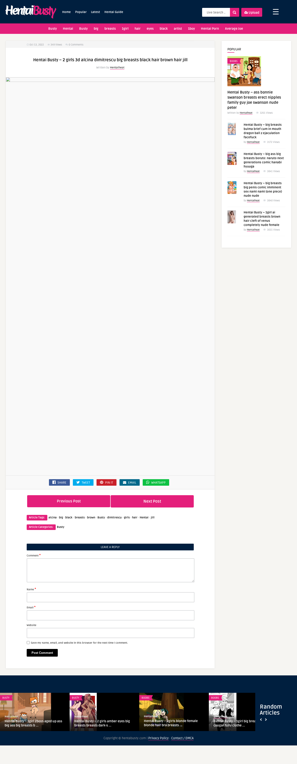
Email (31, 607)
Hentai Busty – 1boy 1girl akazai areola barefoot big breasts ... (173, 723)
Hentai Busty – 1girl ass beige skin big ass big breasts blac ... (102, 723)
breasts (110, 29)
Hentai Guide (113, 12)
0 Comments (76, 44)
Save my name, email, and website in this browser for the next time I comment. (79, 642)
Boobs (234, 61)
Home (66, 12)
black (164, 29)
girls (127, 517)
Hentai (68, 29)
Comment (34, 555)
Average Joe (234, 29)
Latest (95, 12)
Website (31, 625)
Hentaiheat (117, 67)
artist (178, 29)
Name (31, 589)
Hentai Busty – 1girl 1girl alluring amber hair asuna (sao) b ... (243, 723)
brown (91, 517)
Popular (81, 12)
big (96, 29)
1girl (125, 29)
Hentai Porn (210, 29)
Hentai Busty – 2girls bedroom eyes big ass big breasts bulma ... (34, 723)
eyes (150, 29)
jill (153, 517)
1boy (191, 29)
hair (138, 29)
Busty (52, 29)
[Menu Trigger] (275, 11)
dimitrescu (114, 517)
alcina (52, 517)
